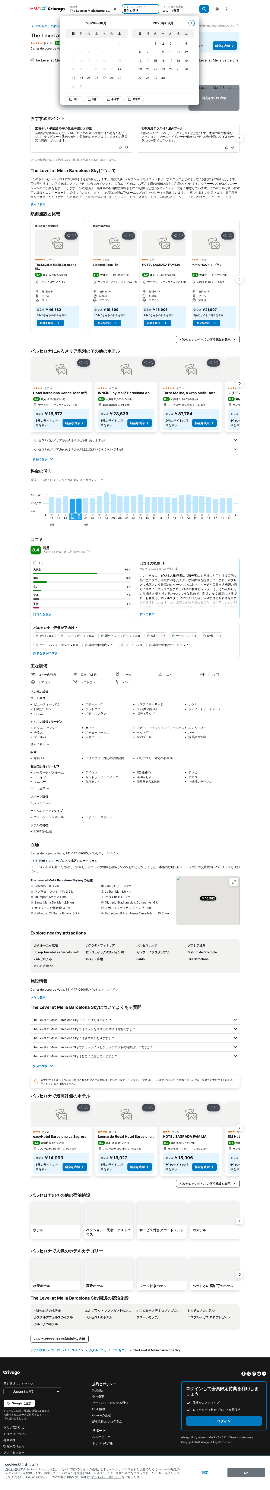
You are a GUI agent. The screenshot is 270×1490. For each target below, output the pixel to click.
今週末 (115, 99)
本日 (76, 99)
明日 (95, 99)
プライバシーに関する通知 (110, 1403)
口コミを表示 (42, 614)
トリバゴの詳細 (102, 1443)
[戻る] (45, 516)
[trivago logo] (48, 9)
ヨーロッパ (58, 1350)
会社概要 (98, 1396)
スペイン (77, 1350)
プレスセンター (13, 1452)
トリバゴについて (15, 1434)
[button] (94, 9)
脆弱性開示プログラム (107, 1421)
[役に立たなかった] (126, 147)
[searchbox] (94, 10)
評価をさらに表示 (45, 653)
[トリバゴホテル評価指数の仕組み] (88, 551)
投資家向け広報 (13, 1446)
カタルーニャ (98, 1350)
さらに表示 (38, 204)
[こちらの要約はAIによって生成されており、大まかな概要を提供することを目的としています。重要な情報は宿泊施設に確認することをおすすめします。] (176, 568)
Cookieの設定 (101, 1415)
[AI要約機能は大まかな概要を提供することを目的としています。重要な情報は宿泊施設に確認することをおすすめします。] (32, 159)
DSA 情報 (98, 1409)
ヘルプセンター (102, 1437)
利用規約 (98, 1390)
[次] (191, 23)
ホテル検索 (38, 1350)
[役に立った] (120, 147)
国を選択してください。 (19, 1383)
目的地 (73, 6)
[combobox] (94, 9)
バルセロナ (119, 1350)
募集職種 (9, 1440)
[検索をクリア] (115, 9)
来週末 (136, 99)
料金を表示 (222, 46)
